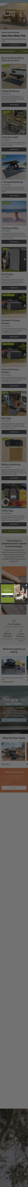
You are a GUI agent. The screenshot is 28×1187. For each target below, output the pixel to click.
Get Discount (7, 596)
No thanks (7, 598)
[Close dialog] (26, 585)
